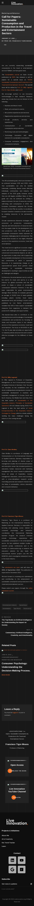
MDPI (13, 77)
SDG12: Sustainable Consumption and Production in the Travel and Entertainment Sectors (17, 82)
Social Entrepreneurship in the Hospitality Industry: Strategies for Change (17, 410)
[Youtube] (21, 860)
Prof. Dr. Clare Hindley (8, 90)
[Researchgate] (21, 869)
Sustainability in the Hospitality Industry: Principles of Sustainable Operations (17, 403)
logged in (15, 712)
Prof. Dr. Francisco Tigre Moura (18, 41)
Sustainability (7, 608)
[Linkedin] (12, 860)
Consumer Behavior (9, 657)
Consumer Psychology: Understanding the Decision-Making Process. (16, 667)
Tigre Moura (17, 608)
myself (20, 90)
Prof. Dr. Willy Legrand (24, 87)
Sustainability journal (12, 74)
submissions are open (12, 567)
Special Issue (23, 605)
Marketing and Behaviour (11, 13)
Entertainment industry (9, 605)
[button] (31, 3)
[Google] (12, 869)
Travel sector (27, 608)
